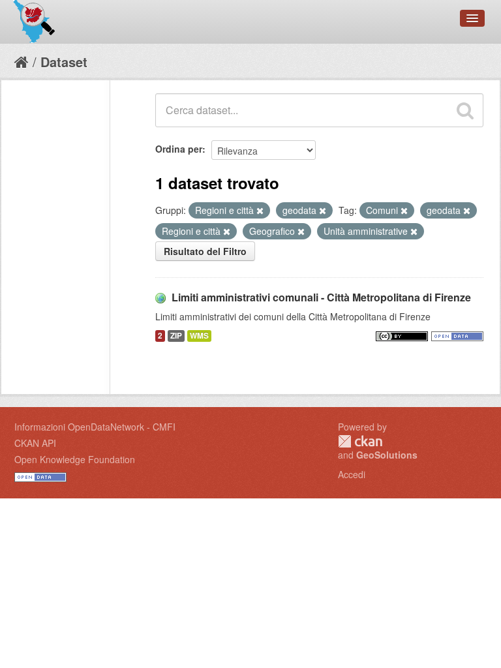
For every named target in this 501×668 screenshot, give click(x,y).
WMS (199, 335)
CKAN (360, 441)
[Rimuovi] (260, 210)
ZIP (176, 335)
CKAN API (35, 442)
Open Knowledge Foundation (74, 459)
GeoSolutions (387, 454)
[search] (465, 110)
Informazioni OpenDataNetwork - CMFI (94, 426)
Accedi (351, 474)
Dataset (63, 61)
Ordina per (178, 148)
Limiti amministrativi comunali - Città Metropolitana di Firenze (321, 297)
